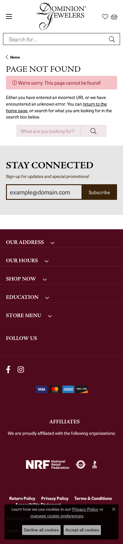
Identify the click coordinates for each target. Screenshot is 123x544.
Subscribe (99, 192)
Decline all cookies (41, 529)
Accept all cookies (82, 529)
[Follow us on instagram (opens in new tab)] (21, 370)
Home (15, 56)
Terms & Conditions (93, 498)
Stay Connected (49, 165)
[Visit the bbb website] (94, 464)
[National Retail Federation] (47, 464)
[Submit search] (113, 39)
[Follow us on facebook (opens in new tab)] (8, 370)
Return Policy (22, 498)
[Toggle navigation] (9, 16)
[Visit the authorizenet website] (80, 464)
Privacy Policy (54, 498)
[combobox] (54, 39)
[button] (105, 17)
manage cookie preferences (56, 515)
